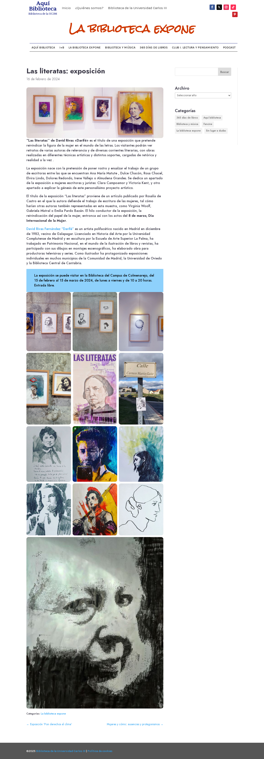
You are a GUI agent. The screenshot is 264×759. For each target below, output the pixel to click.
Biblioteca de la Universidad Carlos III (137, 8)
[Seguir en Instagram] (226, 7)
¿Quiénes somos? (89, 8)
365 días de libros (154, 47)
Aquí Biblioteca (43, 47)
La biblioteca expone (132, 28)
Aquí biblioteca (212, 118)
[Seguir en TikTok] (233, 7)
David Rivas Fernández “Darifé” (50, 228)
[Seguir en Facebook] (212, 7)
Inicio (66, 8)
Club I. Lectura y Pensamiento (195, 47)
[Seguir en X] (219, 7)
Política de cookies (99, 751)
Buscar (224, 72)
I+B (61, 47)
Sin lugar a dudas (216, 131)
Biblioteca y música (120, 47)
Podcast (229, 47)
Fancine (208, 124)
